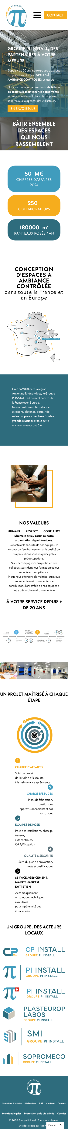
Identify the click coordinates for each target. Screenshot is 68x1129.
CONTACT (55, 15)
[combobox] (55, 1125)
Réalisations (30, 1103)
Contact (62, 1103)
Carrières (50, 1103)
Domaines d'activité (12, 1103)
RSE (41, 1103)
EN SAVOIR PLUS (23, 108)
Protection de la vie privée (39, 1113)
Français (52, 1125)
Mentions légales (11, 1113)
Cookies (61, 1113)
